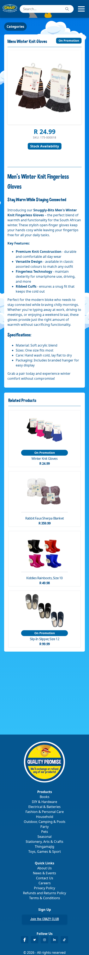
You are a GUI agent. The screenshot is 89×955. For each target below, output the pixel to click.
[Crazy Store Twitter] (34, 939)
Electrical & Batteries (44, 806)
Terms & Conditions (44, 898)
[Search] (67, 9)
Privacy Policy (44, 888)
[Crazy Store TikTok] (64, 939)
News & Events (44, 873)
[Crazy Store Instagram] (44, 939)
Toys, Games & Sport (44, 851)
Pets (44, 831)
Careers (44, 883)
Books (44, 796)
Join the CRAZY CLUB (44, 919)
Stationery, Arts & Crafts (44, 841)
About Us (44, 868)
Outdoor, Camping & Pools (44, 821)
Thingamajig (44, 846)
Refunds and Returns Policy (44, 893)
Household (44, 816)
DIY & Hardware (44, 801)
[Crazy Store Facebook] (24, 939)
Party (44, 826)
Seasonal (44, 836)
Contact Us (44, 878)
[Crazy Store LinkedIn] (54, 939)
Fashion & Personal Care (44, 811)
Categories (15, 26)
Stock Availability (44, 146)
